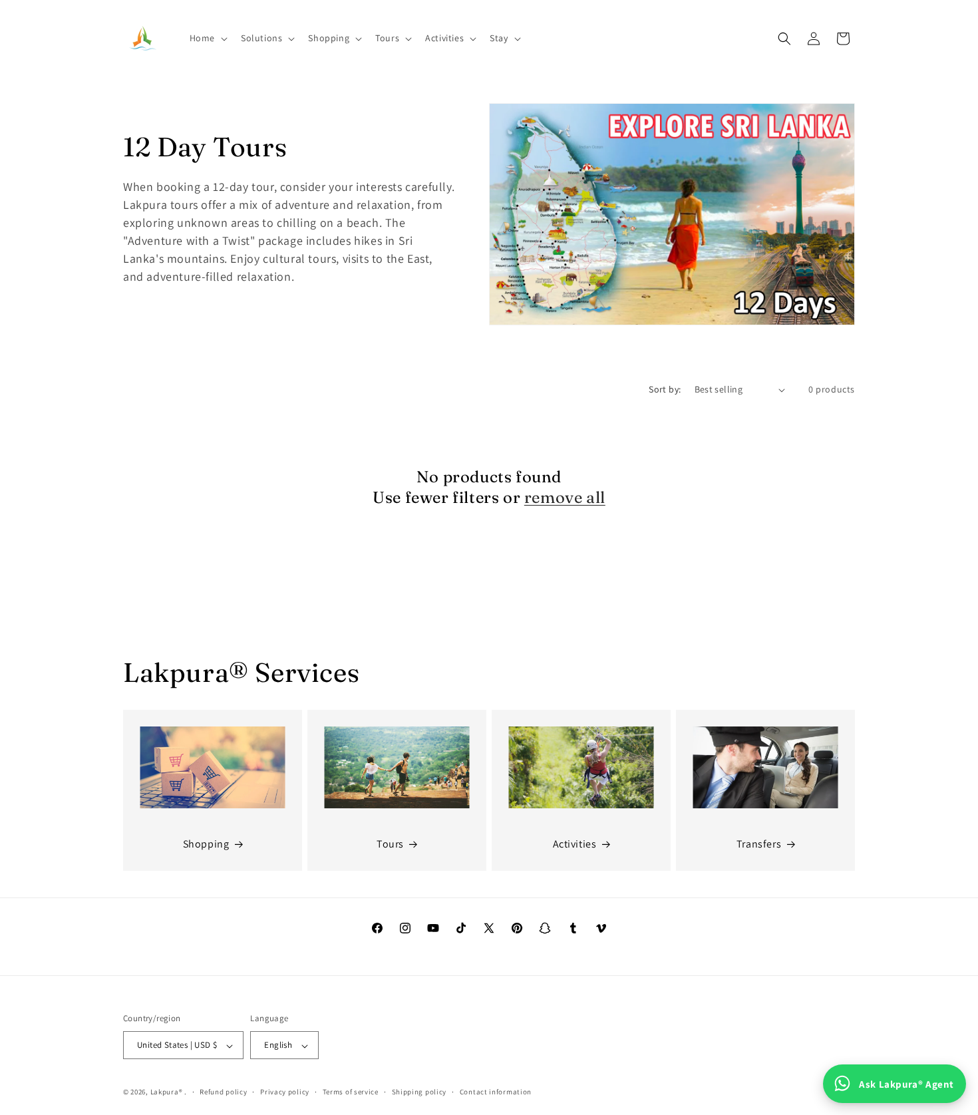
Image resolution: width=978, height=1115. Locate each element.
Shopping (206, 845)
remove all (564, 497)
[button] (207, 38)
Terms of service (351, 1092)
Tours (390, 845)
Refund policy (223, 1092)
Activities (575, 845)
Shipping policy (419, 1092)
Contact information (496, 1092)
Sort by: (665, 389)
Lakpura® (166, 1092)
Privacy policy (284, 1092)
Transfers (758, 845)
